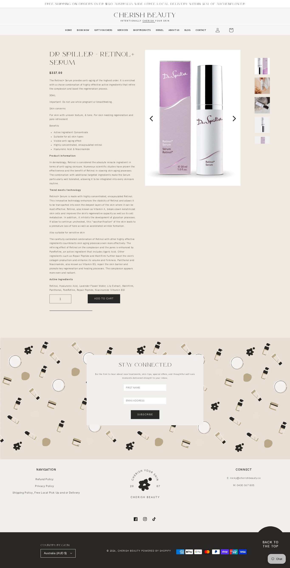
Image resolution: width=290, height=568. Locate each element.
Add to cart (104, 298)
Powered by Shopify (156, 550)
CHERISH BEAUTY (145, 14)
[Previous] (151, 118)
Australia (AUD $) (55, 553)
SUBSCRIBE (145, 414)
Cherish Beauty (129, 550)
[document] (193, 118)
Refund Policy (44, 479)
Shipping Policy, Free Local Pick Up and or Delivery (46, 492)
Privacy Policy (44, 486)
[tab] (70, 310)
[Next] (233, 118)
